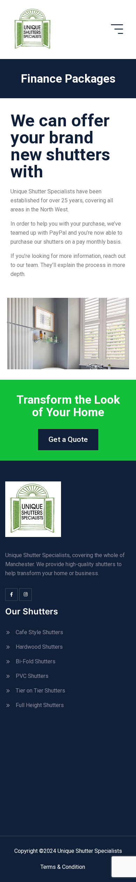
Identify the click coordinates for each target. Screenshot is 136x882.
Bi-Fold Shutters (35, 661)
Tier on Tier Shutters (40, 690)
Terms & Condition (62, 867)
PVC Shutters (32, 676)
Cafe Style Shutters (39, 632)
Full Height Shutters (40, 705)
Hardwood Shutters (39, 647)
